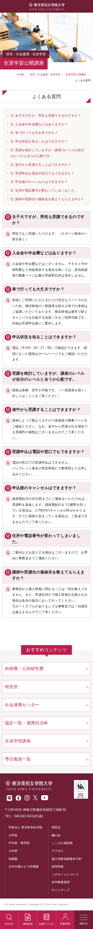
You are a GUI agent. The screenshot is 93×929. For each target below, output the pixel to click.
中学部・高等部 (19, 843)
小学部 (13, 851)
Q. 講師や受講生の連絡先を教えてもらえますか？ (47, 199)
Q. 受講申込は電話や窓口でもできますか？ (42, 173)
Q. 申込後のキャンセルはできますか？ (39, 182)
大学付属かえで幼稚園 (23, 866)
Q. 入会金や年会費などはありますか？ (39, 124)
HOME (21, 74)
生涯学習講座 (18, 741)
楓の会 (56, 835)
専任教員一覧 (18, 759)
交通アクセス (46, 924)
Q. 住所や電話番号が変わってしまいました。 (44, 190)
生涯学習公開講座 (76, 74)
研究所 (11, 686)
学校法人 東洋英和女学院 (25, 827)
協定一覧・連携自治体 (26, 723)
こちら (30, 396)
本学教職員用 (61, 882)
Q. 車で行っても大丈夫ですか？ (34, 133)
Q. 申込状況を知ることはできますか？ (39, 141)
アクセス (58, 851)
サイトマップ (61, 890)
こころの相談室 (62, 843)
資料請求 (28, 924)
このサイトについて (65, 874)
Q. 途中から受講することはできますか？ (41, 165)
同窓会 (56, 827)
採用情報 (58, 866)
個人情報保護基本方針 (67, 859)
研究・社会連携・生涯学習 (45, 74)
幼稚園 (13, 859)
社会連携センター (22, 705)
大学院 (13, 835)
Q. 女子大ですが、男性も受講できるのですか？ (46, 115)
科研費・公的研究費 (24, 668)
